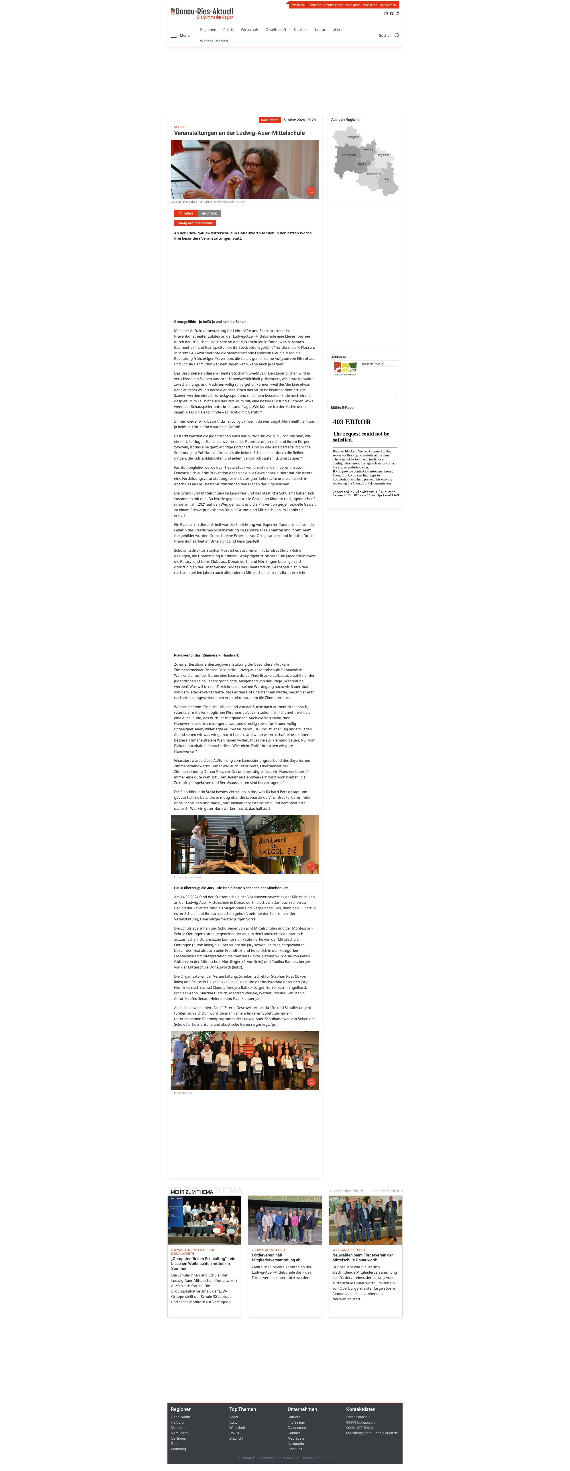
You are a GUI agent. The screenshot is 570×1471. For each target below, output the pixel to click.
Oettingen (178, 1438)
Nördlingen (179, 1432)
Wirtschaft (250, 29)
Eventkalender (333, 5)
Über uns (295, 1448)
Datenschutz (297, 1427)
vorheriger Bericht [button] (349, 1190)
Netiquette (296, 1443)
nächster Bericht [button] (385, 1190)
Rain (174, 1443)
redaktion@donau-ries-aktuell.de (372, 1432)
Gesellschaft (276, 29)
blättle (338, 29)
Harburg (177, 1422)
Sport (233, 1416)
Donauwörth (180, 1416)
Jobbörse (314, 5)
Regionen (208, 29)
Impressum (296, 1422)
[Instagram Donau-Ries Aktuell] (386, 13)
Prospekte (370, 5)
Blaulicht (300, 29)
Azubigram (352, 5)
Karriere (294, 1416)
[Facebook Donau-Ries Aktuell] (391, 13)
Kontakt (294, 1432)
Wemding (178, 1448)
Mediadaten (387, 5)
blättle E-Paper (343, 407)
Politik (228, 29)
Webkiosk (298, 5)
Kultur (320, 29)
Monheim (178, 1427)
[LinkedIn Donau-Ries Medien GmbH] (397, 13)
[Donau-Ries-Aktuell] (202, 14)
